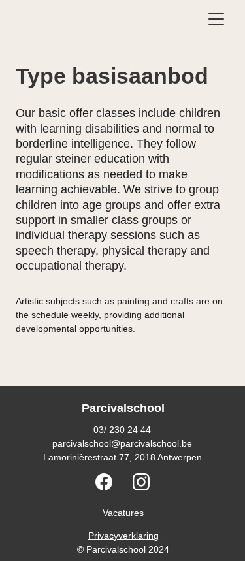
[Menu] (216, 19)
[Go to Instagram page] (141, 481)
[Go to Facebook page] (110, 481)
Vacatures (123, 512)
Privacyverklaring (123, 535)
